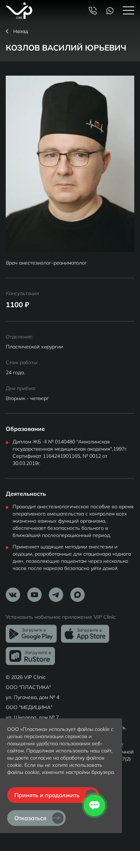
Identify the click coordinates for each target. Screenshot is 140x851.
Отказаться (30, 818)
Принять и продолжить (47, 795)
